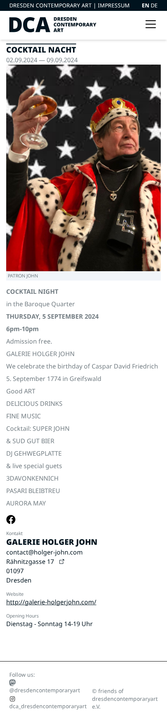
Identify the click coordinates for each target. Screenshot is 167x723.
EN (146, 5)
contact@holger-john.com (44, 552)
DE (154, 5)
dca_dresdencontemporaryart (48, 706)
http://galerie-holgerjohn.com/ (51, 602)
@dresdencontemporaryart (44, 690)
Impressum (114, 5)
